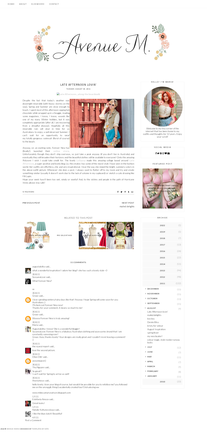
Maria (35, 325)
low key (151, 318)
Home (11, 4)
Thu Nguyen (38, 367)
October (152, 298)
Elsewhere (38, 4)
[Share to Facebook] (118, 192)
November (153, 293)
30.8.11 (36, 274)
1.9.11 (35, 396)
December (153, 289)
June (150, 352)
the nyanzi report (40, 346)
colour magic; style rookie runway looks (163, 341)
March (151, 366)
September (153, 303)
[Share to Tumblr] (129, 192)
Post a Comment (33, 420)
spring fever (153, 332)
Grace (35, 295)
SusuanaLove (38, 277)
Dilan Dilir (37, 356)
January (152, 376)
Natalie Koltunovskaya (43, 409)
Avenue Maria (13, 429)
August (151, 308)
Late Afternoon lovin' (157, 311)
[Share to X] (122, 192)
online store (61, 151)
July (149, 347)
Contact (54, 4)
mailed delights (154, 315)
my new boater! (155, 336)
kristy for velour (155, 325)
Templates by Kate (40, 429)
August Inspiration (156, 329)
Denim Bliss (153, 322)
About (23, 4)
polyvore (29, 192)
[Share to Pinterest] (126, 192)
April (150, 361)
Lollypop (81, 160)
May (149, 356)
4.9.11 (35, 417)
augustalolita (38, 266)
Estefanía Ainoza (40, 399)
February (152, 371)
